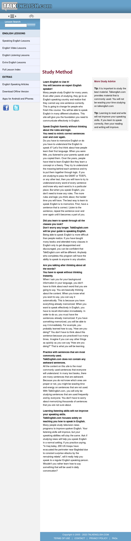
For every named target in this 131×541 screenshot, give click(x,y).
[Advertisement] (86, 44)
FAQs (114, 538)
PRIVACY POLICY (98, 538)
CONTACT (79, 538)
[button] (12, 17)
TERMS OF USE (62, 538)
